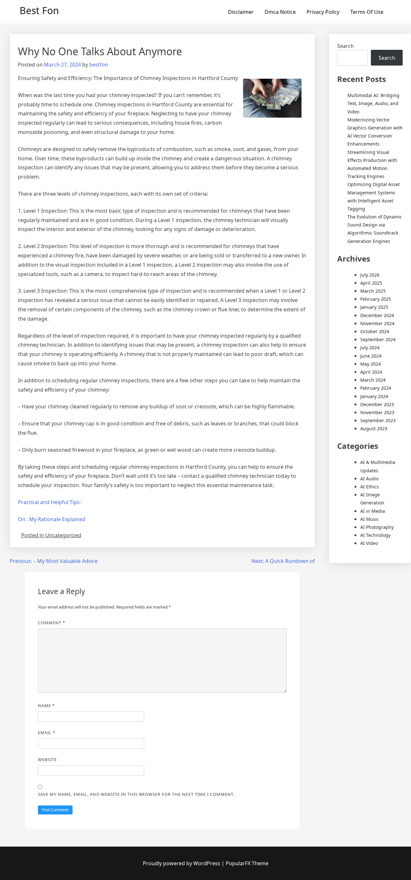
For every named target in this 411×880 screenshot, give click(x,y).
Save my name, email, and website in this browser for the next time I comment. (136, 794)
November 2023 (377, 412)
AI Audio (369, 479)
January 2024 (374, 396)
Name (46, 705)
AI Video (369, 543)
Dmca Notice (280, 11)
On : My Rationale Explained (51, 519)
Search (345, 45)
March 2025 (373, 291)
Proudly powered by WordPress (182, 863)
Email (47, 732)
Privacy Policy (323, 11)
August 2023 (373, 428)
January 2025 (374, 307)
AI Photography (377, 527)
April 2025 (371, 283)
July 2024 (370, 347)
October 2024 (374, 331)
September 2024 (378, 339)
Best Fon (39, 10)
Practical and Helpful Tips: (49, 502)
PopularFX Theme (247, 863)
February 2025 (375, 299)
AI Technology (375, 535)
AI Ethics (369, 487)
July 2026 (370, 275)
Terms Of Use (366, 11)
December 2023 (377, 404)
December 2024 (377, 315)
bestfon (98, 64)
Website (47, 759)
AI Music (369, 519)
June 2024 (370, 356)
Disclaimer (241, 11)
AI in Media (372, 511)
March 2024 (373, 380)
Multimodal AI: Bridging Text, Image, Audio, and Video (373, 103)
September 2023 (378, 420)
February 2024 (375, 388)
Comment (51, 623)
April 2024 (371, 372)
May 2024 (370, 364)
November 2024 (377, 323)
